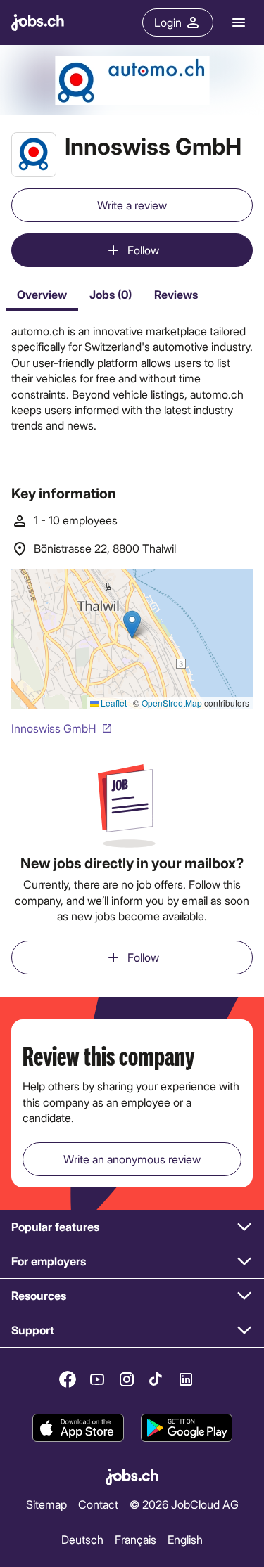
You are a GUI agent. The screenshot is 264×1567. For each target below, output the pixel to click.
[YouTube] (97, 1379)
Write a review (132, 205)
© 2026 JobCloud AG (184, 1504)
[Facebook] (67, 1379)
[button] (132, 1227)
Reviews (176, 294)
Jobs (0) (110, 294)
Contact (98, 1504)
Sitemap (46, 1504)
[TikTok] (156, 1379)
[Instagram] (127, 1379)
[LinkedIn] (186, 1379)
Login (168, 22)
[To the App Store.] (78, 1428)
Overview (42, 294)
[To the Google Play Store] (186, 1428)
